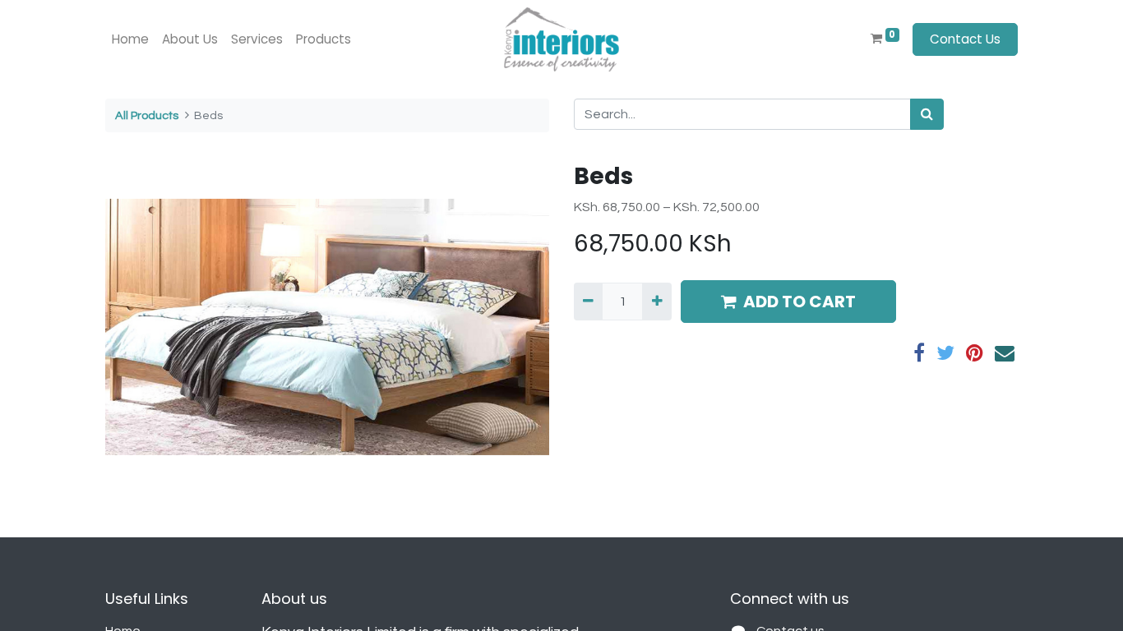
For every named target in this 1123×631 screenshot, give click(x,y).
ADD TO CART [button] (799, 301)
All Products (146, 115)
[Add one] (656, 301)
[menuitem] (130, 40)
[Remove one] (588, 301)
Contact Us (965, 39)
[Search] (927, 114)
